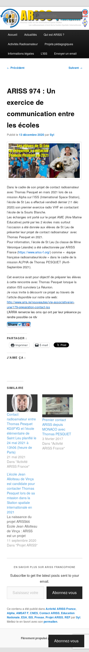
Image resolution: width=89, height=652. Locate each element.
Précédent (15, 68)
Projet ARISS (54, 617)
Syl (52, 134)
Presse (39, 617)
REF (67, 617)
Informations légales (21, 53)
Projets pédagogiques (59, 44)
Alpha (11, 613)
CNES (34, 613)
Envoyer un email (65, 53)
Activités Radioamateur (23, 44)
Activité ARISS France (61, 609)
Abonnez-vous (64, 592)
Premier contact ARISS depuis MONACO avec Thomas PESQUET (56, 426)
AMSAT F (22, 613)
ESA (24, 617)
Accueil (12, 34)
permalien (50, 621)
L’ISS (44, 53)
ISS (30, 617)
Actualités (30, 34)
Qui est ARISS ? (54, 34)
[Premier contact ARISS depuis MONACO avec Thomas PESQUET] (57, 405)
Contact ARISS (49, 613)
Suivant (75, 68)
